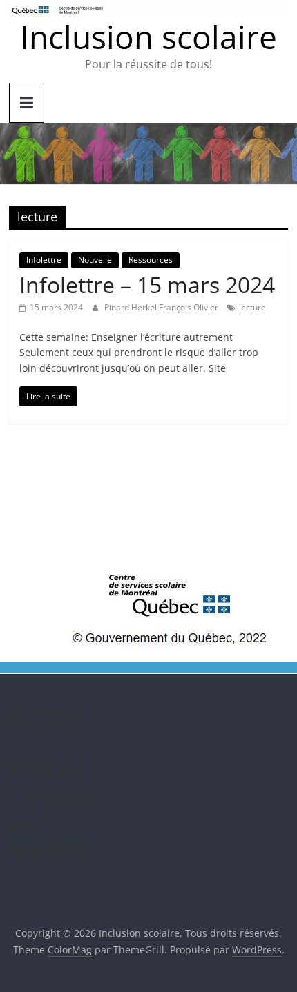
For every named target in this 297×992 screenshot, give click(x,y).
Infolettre (43, 260)
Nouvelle (95, 260)
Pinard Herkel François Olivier (162, 307)
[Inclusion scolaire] (148, 131)
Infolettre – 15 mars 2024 (147, 284)
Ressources (150, 260)
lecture (252, 307)
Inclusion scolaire (148, 36)
